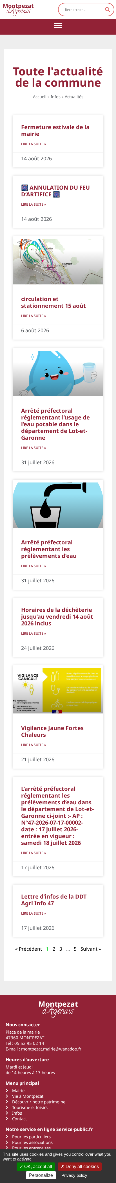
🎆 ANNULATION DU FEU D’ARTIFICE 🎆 (55, 191)
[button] (58, 25)
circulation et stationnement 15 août (53, 302)
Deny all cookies (81, 1166)
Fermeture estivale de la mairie (55, 130)
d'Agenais (18, 9)
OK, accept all (37, 1166)
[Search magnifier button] (107, 10)
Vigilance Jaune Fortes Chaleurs (52, 731)
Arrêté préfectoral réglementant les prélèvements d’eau (49, 549)
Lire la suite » (33, 144)
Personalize (41, 1175)
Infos (56, 96)
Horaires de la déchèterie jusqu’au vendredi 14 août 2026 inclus (57, 616)
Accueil (39, 96)
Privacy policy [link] (74, 1175)
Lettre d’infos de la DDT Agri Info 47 (54, 900)
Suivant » (91, 949)
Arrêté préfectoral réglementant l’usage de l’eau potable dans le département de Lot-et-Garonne (55, 424)
